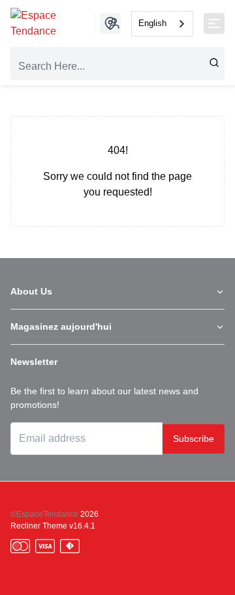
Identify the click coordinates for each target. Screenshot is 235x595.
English (152, 23)
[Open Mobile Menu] (214, 23)
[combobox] (162, 23)
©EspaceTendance (44, 514)
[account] (114, 23)
